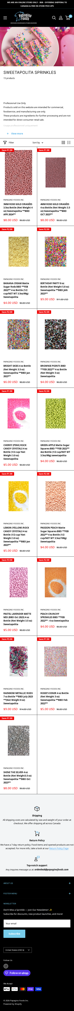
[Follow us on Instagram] (5, 966)
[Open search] (54, 18)
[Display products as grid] (63, 142)
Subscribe (14, 933)
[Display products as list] (69, 142)
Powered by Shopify (12, 1004)
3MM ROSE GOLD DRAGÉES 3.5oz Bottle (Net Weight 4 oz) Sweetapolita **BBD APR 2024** (18, 209)
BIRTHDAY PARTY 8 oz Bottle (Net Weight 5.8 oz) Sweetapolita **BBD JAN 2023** (54, 288)
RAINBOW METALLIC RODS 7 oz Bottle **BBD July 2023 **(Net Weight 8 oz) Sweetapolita (18, 698)
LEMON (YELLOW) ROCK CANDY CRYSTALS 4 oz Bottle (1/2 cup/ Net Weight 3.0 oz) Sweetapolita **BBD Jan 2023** (16, 536)
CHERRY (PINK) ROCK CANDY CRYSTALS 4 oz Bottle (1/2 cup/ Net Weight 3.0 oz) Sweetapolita (15, 452)
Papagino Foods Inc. (13, 200)
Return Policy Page (58, 848)
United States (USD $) (14, 950)
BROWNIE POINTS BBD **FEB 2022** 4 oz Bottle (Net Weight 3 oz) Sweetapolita (53, 371)
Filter (11, 142)
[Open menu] (5, 17)
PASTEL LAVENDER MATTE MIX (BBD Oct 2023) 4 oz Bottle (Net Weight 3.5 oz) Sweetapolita (17, 619)
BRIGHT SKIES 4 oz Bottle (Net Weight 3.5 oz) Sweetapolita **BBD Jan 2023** (17, 371)
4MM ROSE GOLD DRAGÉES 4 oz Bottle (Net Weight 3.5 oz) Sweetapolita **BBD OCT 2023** (55, 209)
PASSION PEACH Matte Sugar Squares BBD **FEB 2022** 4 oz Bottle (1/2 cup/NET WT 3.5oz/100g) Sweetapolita (54, 534)
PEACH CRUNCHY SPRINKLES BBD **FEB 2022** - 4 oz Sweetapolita (54, 617)
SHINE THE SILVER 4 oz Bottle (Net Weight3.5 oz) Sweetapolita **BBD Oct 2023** (17, 777)
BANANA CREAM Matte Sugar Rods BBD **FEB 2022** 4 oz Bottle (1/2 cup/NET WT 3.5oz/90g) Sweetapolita (16, 290)
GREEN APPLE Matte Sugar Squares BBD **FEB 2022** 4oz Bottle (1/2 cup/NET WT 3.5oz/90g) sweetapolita (55, 450)
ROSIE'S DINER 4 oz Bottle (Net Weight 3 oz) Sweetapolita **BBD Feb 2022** (54, 698)
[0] (68, 18)
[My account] (60, 18)
